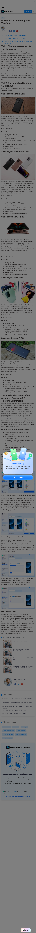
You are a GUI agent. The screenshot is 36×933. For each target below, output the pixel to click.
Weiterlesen (18, 472)
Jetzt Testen (18, 477)
